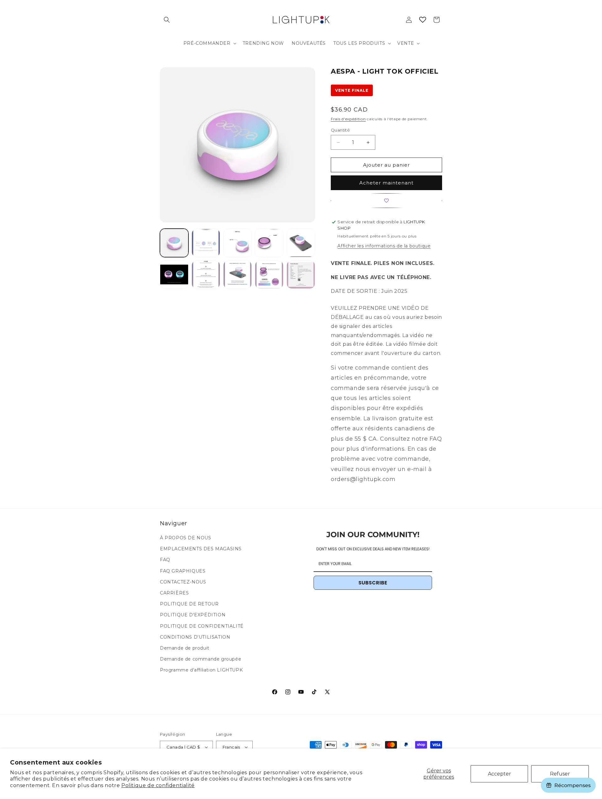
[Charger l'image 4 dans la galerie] (269, 243)
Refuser (560, 774)
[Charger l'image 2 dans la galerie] (206, 243)
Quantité (340, 129)
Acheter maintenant (386, 183)
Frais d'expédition (348, 119)
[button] (167, 20)
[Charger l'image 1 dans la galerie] (174, 243)
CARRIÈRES (174, 593)
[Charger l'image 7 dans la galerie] (206, 274)
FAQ (165, 560)
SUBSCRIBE (372, 582)
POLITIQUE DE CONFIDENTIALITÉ (202, 626)
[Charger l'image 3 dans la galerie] (237, 243)
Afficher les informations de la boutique (383, 246)
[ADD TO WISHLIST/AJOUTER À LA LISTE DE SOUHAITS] (386, 200)
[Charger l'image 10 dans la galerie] (301, 274)
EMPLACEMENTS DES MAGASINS (201, 549)
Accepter (499, 774)
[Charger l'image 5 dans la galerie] (301, 243)
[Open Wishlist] (423, 20)
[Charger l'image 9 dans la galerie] (269, 274)
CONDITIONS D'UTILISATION (195, 637)
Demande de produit (184, 648)
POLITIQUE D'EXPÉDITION (192, 615)
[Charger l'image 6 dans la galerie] (174, 274)
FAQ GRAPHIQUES (182, 571)
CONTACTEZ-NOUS (183, 582)
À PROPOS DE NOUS (185, 538)
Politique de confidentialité (158, 785)
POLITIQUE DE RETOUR (189, 604)
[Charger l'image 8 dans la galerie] (237, 274)
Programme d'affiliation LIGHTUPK (201, 670)
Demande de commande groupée (200, 659)
